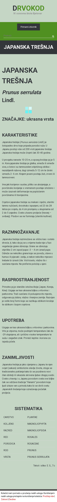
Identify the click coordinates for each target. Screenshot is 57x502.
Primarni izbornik (29, 27)
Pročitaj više (48, 496)
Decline (12, 499)
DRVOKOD (28, 8)
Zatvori (4, 499)
